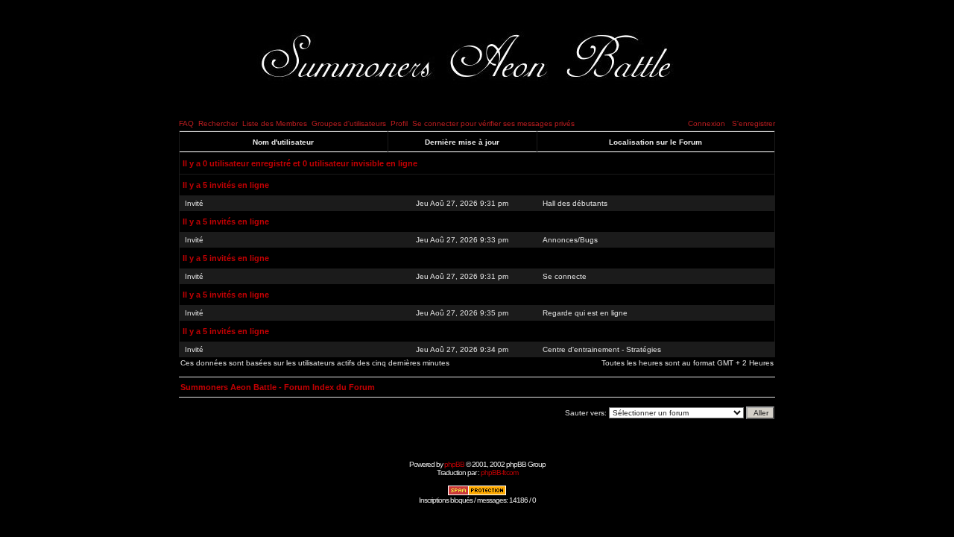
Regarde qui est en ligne (585, 313)
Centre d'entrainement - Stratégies (602, 349)
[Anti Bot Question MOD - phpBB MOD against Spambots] (477, 493)
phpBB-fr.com (499, 472)
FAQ (186, 123)
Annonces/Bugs (570, 240)
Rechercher (218, 123)
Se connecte (565, 276)
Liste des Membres (274, 123)
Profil (399, 123)
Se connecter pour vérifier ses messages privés (493, 123)
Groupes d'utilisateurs (349, 123)
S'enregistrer (753, 123)
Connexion (706, 123)
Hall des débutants (575, 203)
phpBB (454, 464)
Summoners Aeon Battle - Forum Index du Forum (277, 387)
